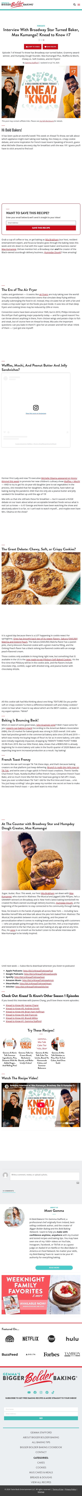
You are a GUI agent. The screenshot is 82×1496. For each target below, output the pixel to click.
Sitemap (41, 1492)
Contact (41, 1452)
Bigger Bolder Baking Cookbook (41, 1447)
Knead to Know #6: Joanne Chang (22, 1005)
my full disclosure (47, 121)
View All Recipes (41, 1482)
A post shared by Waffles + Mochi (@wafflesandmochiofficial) (35, 444)
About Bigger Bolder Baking (41, 1437)
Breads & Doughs (41, 1477)
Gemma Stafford (32, 63)
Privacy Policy (70, 1489)
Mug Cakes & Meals (41, 1472)
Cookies (41, 1467)
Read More (54, 1267)
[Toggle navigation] (78, 4)
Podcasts (41, 26)
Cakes (41, 1462)
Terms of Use (58, 1489)
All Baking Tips (41, 1442)
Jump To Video (34, 47)
